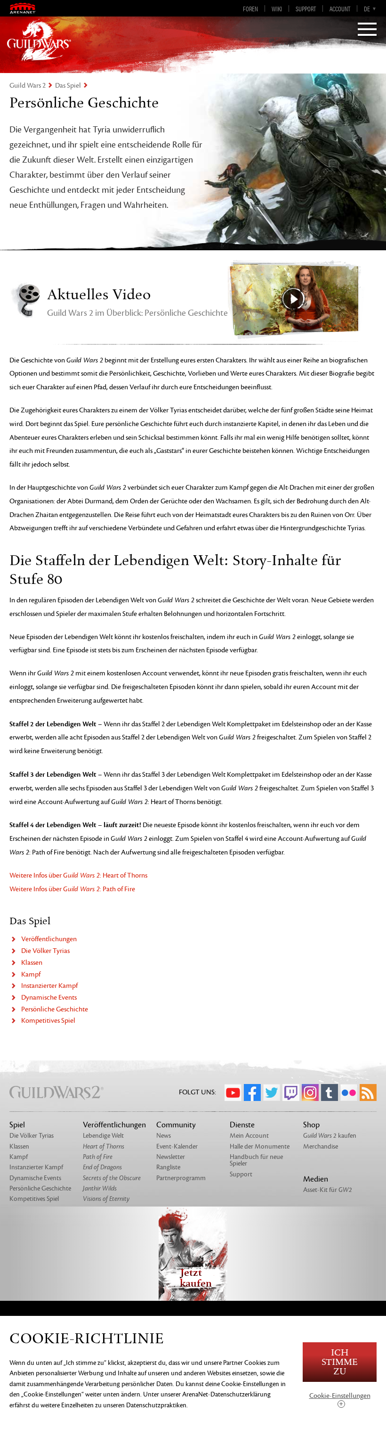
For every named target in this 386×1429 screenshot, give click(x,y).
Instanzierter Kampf (49, 986)
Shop (311, 1125)
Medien (315, 1179)
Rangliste (168, 1167)
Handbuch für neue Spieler (256, 1160)
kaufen (329, 1136)
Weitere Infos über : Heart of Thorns (78, 875)
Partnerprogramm (181, 1178)
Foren (250, 8)
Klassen (31, 963)
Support (306, 8)
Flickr (348, 1092)
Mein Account (249, 1136)
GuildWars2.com (39, 40)
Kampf (30, 974)
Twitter (271, 1092)
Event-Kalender (177, 1146)
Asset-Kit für (327, 1190)
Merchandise (320, 1146)
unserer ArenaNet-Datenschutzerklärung (216, 1394)
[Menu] (367, 30)
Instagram (310, 1092)
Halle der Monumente (260, 1146)
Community (176, 1125)
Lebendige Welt (103, 1136)
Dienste (242, 1125)
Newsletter (170, 1157)
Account (340, 8)
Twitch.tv (290, 1092)
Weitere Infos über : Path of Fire (72, 889)
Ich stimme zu (340, 1362)
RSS (368, 1092)
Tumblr (329, 1092)
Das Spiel (68, 86)
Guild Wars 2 (27, 86)
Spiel (17, 1125)
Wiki (277, 8)
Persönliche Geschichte (54, 1009)
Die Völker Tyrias (45, 951)
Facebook (252, 1092)
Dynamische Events (49, 998)
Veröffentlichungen (49, 939)
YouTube (233, 1092)
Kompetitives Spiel (48, 1021)
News (163, 1136)
